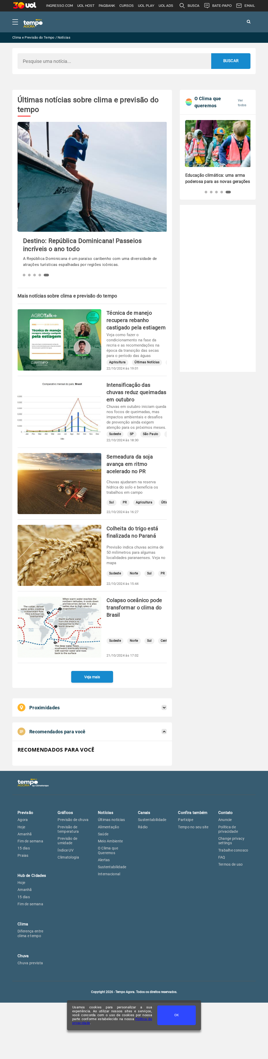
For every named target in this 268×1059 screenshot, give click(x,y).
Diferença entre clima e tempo (30, 933)
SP (132, 434)
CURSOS (126, 6)
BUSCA (193, 6)
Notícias (105, 812)
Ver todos (242, 103)
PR (125, 502)
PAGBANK (107, 6)
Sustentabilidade (112, 867)
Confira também (192, 812)
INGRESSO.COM (59, 6)
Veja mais (92, 677)
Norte (134, 573)
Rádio (143, 827)
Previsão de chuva (73, 820)
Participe (185, 820)
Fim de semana (30, 841)
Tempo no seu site (193, 827)
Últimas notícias (111, 820)
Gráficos (65, 812)
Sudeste (115, 434)
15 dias (24, 848)
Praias (23, 855)
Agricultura (117, 362)
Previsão (25, 812)
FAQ (221, 857)
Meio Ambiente (110, 841)
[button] (25, 275)
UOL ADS (166, 6)
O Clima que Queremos (108, 850)
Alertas (104, 860)
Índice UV (66, 850)
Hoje (21, 827)
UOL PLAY (146, 6)
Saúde (103, 834)
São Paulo (150, 434)
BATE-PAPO (222, 6)
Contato (225, 812)
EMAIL (249, 6)
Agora (23, 820)
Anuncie (225, 820)
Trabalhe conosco (233, 850)
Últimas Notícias (147, 362)
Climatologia (68, 857)
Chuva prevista (30, 963)
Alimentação (108, 827)
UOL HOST (85, 6)
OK (176, 1015)
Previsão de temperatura (68, 829)
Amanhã (25, 834)
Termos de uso (230, 864)
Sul (111, 502)
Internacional (109, 874)
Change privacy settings (231, 840)
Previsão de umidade (67, 840)
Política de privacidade (228, 829)
